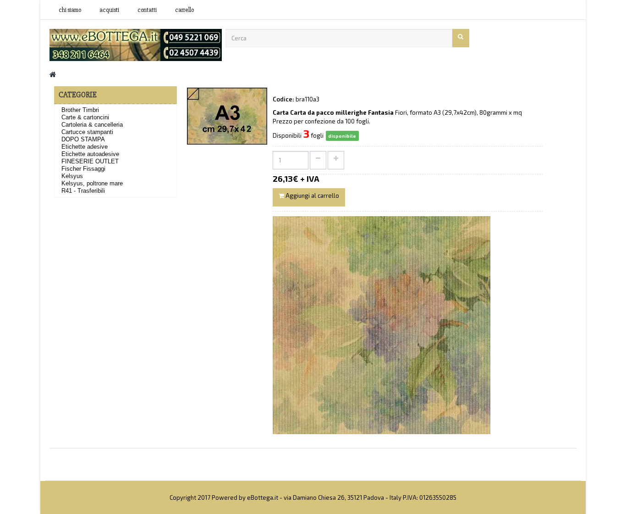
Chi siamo (70, 10)
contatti (147, 10)
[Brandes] (135, 44)
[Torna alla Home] (52, 74)
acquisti (109, 10)
